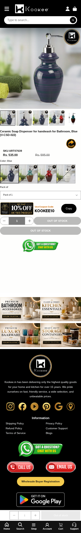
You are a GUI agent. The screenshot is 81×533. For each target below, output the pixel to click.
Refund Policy (14, 428)
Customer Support (57, 428)
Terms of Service (16, 433)
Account (67, 9)
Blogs (49, 433)
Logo (32, 9)
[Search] (73, 20)
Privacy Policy (54, 423)
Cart (75, 9)
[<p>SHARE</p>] (71, 144)
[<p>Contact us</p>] (20, 467)
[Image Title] (10, 406)
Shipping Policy (15, 423)
